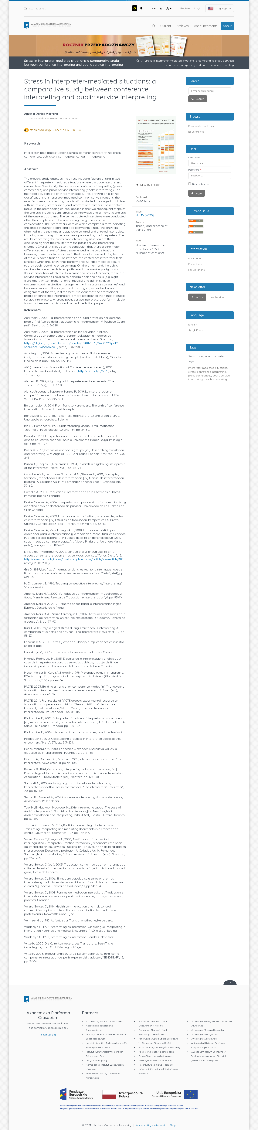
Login (197, 8)
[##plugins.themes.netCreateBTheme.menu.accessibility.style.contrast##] (134, 8)
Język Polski (195, 330)
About (227, 26)
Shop (173, 1125)
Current (165, 26)
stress (192, 371)
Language (221, 8)
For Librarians (196, 269)
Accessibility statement (150, 1125)
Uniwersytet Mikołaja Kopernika (207, 1030)
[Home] (47, 25)
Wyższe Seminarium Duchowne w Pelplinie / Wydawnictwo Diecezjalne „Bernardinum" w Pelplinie (209, 1056)
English (192, 324)
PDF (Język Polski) (149, 184)
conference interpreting (211, 371)
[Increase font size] (169, 8)
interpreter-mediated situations (207, 367)
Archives (182, 26)
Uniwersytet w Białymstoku (205, 1034)
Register (185, 8)
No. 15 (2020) (145, 215)
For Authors (195, 264)
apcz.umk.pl (48, 1034)
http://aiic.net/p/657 (92, 371)
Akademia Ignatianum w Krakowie (103, 1021)
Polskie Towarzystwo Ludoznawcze (156, 1056)
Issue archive (196, 131)
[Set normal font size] (161, 8)
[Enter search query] (209, 90)
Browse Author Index (201, 126)
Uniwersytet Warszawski (204, 1038)
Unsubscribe (216, 297)
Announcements (206, 26)
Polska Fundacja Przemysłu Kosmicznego (159, 1047)
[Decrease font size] (154, 8)
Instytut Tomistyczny (96, 1060)
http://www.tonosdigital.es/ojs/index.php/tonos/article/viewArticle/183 (73, 559)
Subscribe (197, 297)
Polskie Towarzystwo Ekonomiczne (156, 1051)
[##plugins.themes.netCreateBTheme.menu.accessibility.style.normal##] (141, 8)
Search (199, 98)
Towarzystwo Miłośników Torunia (155, 1060)
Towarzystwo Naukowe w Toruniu (155, 1064)
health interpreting (215, 379)
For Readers (195, 258)
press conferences (199, 375)
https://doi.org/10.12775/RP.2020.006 (55, 130)
